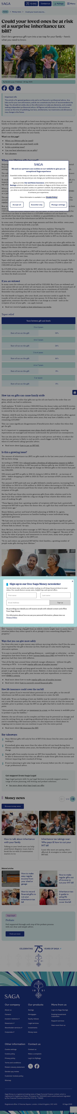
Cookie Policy (51, 197)
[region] (38, 186)
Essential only (36, 205)
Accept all (17, 205)
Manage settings (58, 205)
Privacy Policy (11, 618)
